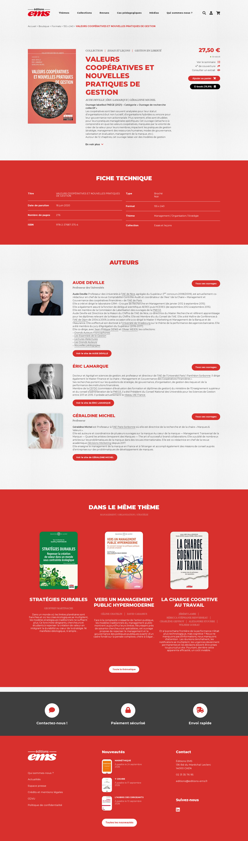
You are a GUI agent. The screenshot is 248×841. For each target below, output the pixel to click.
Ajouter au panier (202, 78)
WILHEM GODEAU (189, 625)
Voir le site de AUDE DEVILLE (92, 353)
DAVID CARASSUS (137, 614)
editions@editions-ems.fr (192, 780)
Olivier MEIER (130, 329)
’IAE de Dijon (80, 319)
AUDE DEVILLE (95, 100)
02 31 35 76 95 (184, 774)
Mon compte (211, 13)
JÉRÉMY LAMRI (188, 614)
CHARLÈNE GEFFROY (172, 621)
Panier (218, 13)
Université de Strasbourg (136, 323)
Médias (154, 12)
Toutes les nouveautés (119, 822)
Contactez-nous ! (51, 723)
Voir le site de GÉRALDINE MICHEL (95, 457)
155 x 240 (68, 26)
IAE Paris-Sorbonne (124, 427)
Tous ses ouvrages (206, 283)
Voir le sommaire (206, 62)
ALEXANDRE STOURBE (202, 621)
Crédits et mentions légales (45, 792)
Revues (104, 12)
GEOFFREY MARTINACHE (58, 608)
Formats (56, 26)
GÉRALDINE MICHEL (142, 100)
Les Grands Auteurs (85, 342)
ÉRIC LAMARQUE (117, 100)
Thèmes (64, 12)
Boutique (44, 26)
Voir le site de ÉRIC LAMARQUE (93, 403)
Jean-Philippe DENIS (106, 329)
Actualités (34, 779)
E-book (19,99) (203, 86)
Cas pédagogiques (129, 12)
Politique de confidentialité (45, 805)
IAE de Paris (135, 300)
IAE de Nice (128, 294)
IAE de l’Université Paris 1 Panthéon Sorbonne (184, 375)
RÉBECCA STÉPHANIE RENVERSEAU (188, 617)
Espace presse (37, 785)
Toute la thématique (124, 669)
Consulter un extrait (204, 70)
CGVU (31, 798)
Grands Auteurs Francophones (92, 332)
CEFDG (93, 388)
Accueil (32, 26)
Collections (84, 12)
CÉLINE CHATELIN (112, 614)
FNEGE (157, 310)
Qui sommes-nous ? (179, 12)
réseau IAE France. (135, 395)
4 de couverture (205, 66)
